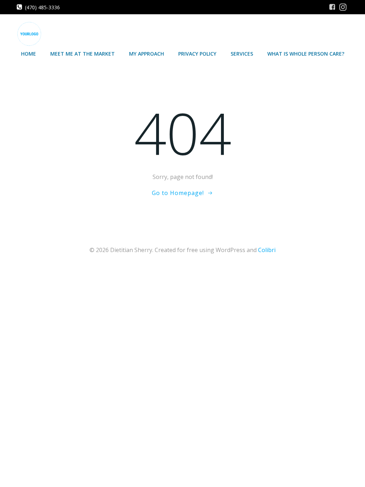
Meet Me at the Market (82, 53)
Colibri (267, 250)
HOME (28, 53)
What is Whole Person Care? (305, 53)
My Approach (146, 53)
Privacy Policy (197, 53)
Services (242, 53)
